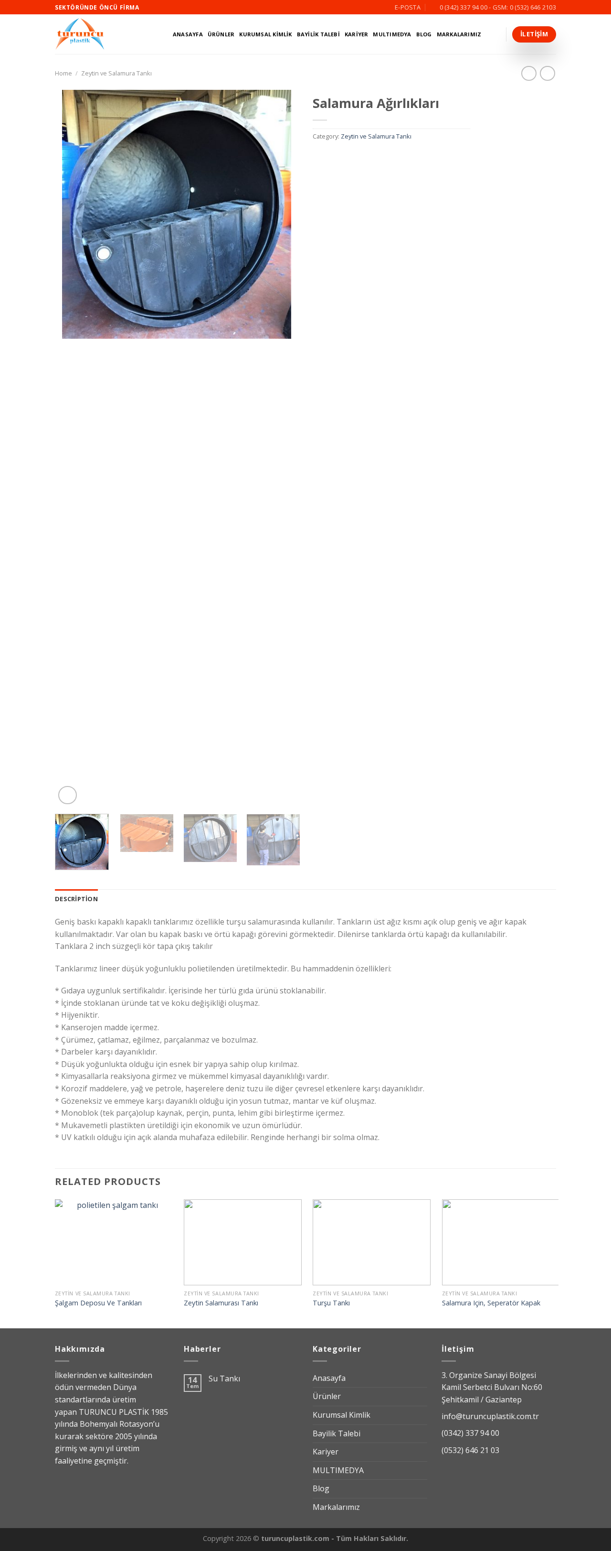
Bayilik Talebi (318, 34)
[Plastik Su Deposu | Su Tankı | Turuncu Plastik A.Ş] (104, 34)
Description (76, 898)
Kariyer (357, 34)
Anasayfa (188, 34)
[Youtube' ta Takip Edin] (175, 7)
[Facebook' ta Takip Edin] (148, 7)
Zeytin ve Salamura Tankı (116, 73)
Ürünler (221, 34)
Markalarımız (459, 34)
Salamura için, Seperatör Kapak (491, 1303)
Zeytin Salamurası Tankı (221, 1303)
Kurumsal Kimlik (265, 34)
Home (63, 73)
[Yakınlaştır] (67, 795)
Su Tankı (224, 1378)
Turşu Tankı (331, 1303)
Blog (424, 34)
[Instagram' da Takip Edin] (157, 7)
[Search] (497, 34)
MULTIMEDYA (392, 34)
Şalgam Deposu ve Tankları (98, 1303)
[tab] (76, 898)
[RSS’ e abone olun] (166, 7)
